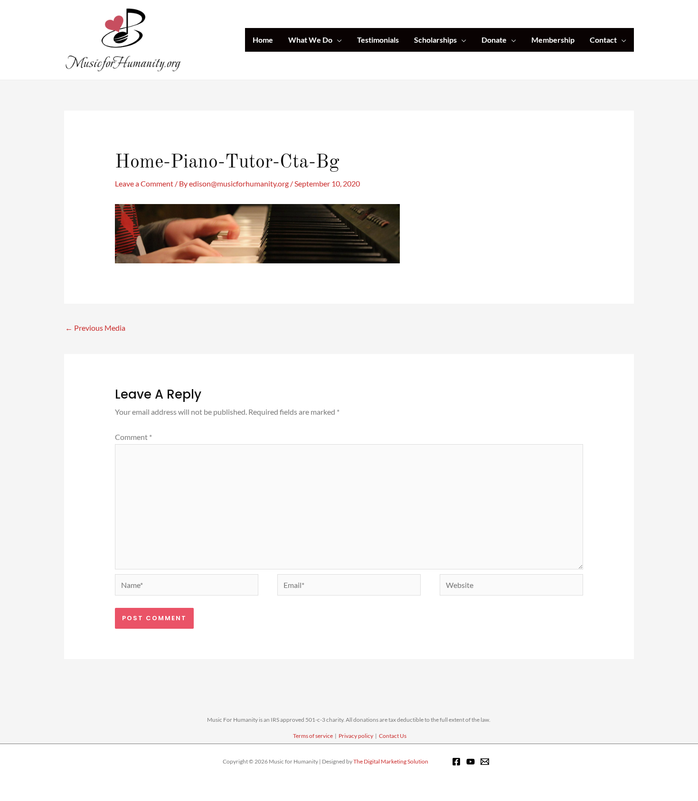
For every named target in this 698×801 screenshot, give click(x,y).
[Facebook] (456, 761)
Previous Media (95, 327)
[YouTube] (470, 761)
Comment (133, 436)
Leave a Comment (144, 183)
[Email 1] (485, 761)
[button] (337, 40)
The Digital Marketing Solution (390, 761)
